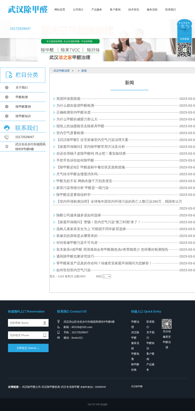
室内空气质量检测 (70, 133)
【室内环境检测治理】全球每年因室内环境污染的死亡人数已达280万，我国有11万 (119, 201)
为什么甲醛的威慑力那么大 (77, 119)
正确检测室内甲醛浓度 (73, 112)
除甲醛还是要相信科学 (73, 195)
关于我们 (22, 87)
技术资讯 (133, 12)
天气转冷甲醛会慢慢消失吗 (77, 174)
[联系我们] (184, 49)
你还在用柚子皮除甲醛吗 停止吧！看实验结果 (91, 153)
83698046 (100, 387)
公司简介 (78, 12)
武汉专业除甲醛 (70, 386)
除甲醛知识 (23, 116)
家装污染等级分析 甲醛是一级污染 (82, 188)
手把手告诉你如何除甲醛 (75, 160)
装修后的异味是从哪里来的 (77, 236)
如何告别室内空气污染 (73, 270)
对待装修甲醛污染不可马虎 (77, 243)
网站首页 (59, 12)
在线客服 (184, 39)
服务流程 (152, 12)
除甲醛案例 (23, 106)
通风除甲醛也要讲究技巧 (75, 256)
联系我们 (170, 12)
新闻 (84, 70)
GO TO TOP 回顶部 (97, 404)
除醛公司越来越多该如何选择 (78, 215)
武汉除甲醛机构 (51, 386)
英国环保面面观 (68, 99)
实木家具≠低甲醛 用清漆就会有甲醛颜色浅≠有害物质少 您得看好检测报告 (112, 249)
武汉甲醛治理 (62, 70)
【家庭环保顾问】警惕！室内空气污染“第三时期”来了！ (98, 222)
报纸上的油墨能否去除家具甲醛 (80, 126)
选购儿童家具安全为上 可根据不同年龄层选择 (91, 229)
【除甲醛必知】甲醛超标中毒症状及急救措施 (90, 167)
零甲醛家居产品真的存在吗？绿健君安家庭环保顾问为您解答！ (104, 263)
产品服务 (96, 12)
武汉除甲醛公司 (31, 386)
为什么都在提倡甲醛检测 (75, 105)
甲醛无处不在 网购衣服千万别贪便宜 (84, 181)
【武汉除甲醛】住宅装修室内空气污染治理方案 (92, 140)
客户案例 (115, 12)
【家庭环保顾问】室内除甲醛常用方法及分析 (90, 147)
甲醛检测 (22, 97)
